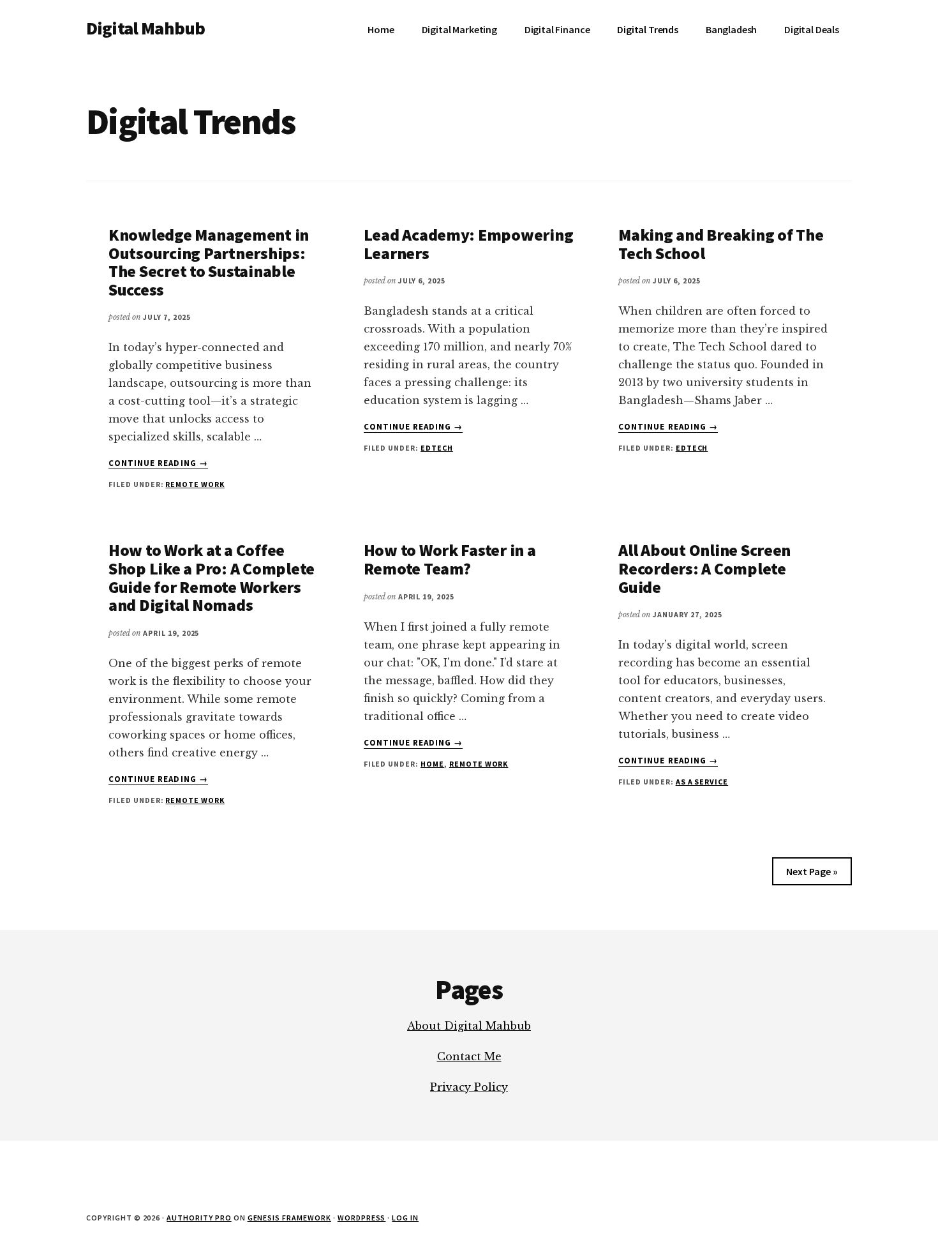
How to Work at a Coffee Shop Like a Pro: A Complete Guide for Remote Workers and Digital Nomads (211, 577)
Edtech (437, 448)
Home (432, 764)
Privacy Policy (469, 1087)
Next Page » (812, 871)
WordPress (362, 1217)
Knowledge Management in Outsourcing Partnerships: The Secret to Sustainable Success (208, 262)
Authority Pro (199, 1217)
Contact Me (469, 1056)
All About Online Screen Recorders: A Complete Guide (704, 568)
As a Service (702, 781)
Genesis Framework (289, 1217)
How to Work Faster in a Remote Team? (450, 559)
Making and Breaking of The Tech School (720, 244)
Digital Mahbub (145, 28)
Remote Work (195, 484)
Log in (405, 1217)
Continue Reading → (158, 463)
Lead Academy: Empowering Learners (469, 244)
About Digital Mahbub (469, 1025)
